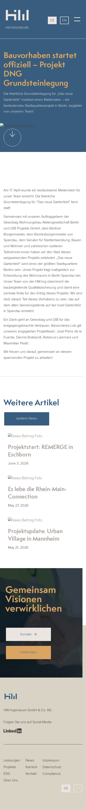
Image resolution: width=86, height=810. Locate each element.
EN (64, 20)
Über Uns (11, 781)
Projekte (10, 767)
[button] (77, 19)
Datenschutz (52, 767)
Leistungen (28, 652)
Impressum (51, 761)
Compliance (52, 774)
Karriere (31, 767)
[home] (22, 19)
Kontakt (28, 634)
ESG (7, 774)
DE (52, 20)
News (30, 761)
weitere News (26, 418)
